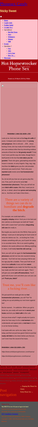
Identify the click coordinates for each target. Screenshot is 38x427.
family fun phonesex (6, 369)
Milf (9, 41)
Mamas (10, 39)
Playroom (7, 58)
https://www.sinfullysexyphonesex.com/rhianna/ (18, 352)
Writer (28, 78)
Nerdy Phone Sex (26, 392)
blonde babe (4, 375)
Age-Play (3, 366)
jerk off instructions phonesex (24, 378)
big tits (9, 366)
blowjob (19, 366)
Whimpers (11, 37)
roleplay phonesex (17, 381)
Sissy (9, 34)
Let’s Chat (11, 53)
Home (6, 20)
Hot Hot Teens (12, 32)
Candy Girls (8, 23)
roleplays (26, 381)
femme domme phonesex (21, 369)
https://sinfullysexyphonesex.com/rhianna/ (16, 356)
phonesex (16, 372)
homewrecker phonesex (7, 378)
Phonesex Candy (13, 4)
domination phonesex (29, 366)
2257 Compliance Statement (10, 414)
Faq (9, 48)
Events (6, 44)
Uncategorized (24, 372)
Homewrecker (25, 375)
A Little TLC (8, 27)
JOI (35, 378)
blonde (14, 366)
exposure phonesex (14, 375)
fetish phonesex (7, 372)
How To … (11, 55)
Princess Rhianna (5, 381)
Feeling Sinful (8, 25)
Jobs (9, 51)
